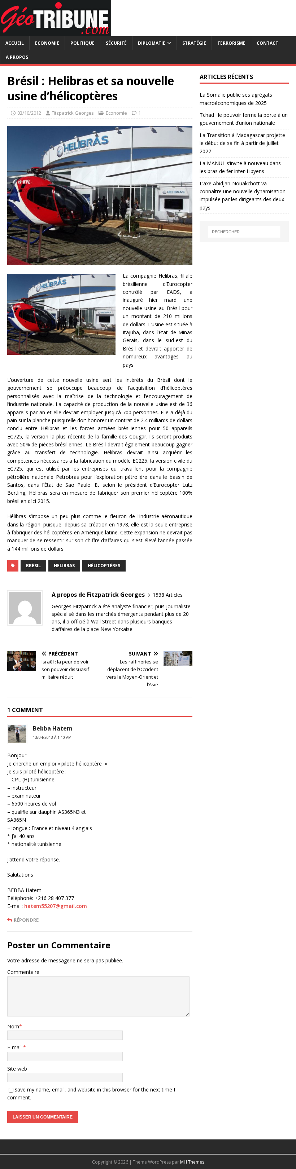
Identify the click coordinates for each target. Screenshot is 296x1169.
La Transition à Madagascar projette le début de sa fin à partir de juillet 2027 (242, 143)
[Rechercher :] (244, 232)
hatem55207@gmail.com (55, 906)
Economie (47, 43)
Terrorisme (231, 43)
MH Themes (192, 1162)
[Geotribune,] (55, 31)
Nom (13, 1026)
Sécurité (116, 43)
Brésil (33, 566)
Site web (17, 1068)
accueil (14, 43)
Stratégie (194, 43)
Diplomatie (151, 43)
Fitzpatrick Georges (73, 113)
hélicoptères (104, 566)
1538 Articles (168, 594)
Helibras (64, 566)
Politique (82, 43)
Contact (267, 43)
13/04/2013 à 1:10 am (52, 737)
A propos (17, 57)
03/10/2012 (29, 113)
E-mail (15, 1047)
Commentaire (23, 972)
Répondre (26, 920)
